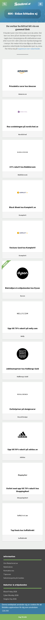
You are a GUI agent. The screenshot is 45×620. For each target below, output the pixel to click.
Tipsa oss (7, 574)
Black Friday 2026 (10, 591)
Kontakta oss (8, 570)
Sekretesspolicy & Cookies (13, 578)
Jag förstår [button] (22, 617)
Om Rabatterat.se (10, 563)
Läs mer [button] (5, 610)
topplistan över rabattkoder (29, 49)
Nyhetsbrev (8, 567)
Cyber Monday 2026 (10, 595)
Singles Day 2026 (9, 599)
